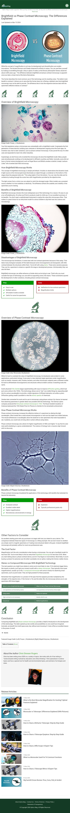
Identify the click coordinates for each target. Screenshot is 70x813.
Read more (35, 11)
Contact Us (30, 802)
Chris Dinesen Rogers (28, 653)
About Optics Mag (20, 802)
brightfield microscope (43, 554)
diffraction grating (54, 389)
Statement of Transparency (35, 804)
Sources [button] (6, 632)
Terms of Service (39, 802)
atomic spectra (36, 395)
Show (15, 644)
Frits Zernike (16, 389)
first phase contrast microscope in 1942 (29, 404)
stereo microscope (44, 568)
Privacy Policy (50, 802)
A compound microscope (31, 570)
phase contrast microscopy (27, 622)
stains (46, 265)
